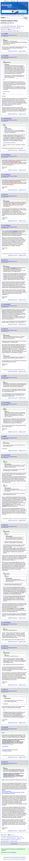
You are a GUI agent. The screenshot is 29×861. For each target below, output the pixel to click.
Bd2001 (5, 376)
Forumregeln (22, 857)
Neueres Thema (5, 841)
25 (10, 27)
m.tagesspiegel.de (8, 129)
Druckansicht (15, 843)
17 (12, 31)
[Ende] (21, 31)
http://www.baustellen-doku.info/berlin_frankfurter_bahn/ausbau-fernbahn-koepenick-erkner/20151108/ (13, 792)
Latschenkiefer (6, 304)
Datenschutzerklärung (14, 857)
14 (7, 31)
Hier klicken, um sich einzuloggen (8, 852)
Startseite (3, 15)
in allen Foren (18, 27)
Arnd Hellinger (6, 154)
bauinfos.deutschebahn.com (10, 160)
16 (11, 31)
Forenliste (4, 26)
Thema (18, 15)
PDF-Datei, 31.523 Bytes (7, 744)
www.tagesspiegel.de (7, 105)
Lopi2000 (5, 33)
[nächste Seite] (19, 31)
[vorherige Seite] (13, 29)
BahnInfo (24, 859)
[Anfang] (11, 29)
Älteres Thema (14, 841)
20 (17, 31)
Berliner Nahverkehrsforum (11, 15)
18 (14, 31)
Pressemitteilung (13, 230)
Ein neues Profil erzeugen (23, 1)
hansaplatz (6, 55)
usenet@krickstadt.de (6, 751)
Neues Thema (21, 26)
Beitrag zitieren (23, 51)
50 (11, 27)
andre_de (11, 22)
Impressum (6, 857)
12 (4, 31)
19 (15, 31)
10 (1, 31)
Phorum (8, 859)
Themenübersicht (12, 26)
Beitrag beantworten (14, 51)
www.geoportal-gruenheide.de (9, 142)
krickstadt (5, 727)
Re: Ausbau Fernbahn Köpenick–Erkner (9, 35)
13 (6, 31)
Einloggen (14, 1)
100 (14, 27)
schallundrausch (7, 118)
